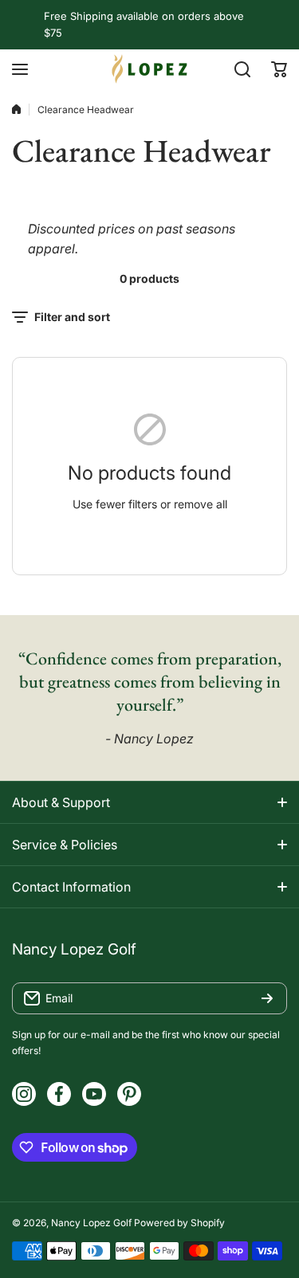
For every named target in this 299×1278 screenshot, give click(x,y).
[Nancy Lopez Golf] (150, 69)
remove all (200, 504)
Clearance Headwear (85, 110)
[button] (279, 69)
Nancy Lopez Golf (91, 1223)
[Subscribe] (267, 998)
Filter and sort (72, 316)
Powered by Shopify (179, 1223)
